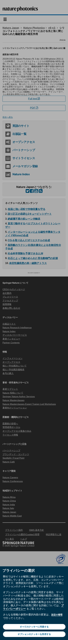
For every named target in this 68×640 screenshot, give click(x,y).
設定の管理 (56, 614)
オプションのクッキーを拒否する (34, 634)
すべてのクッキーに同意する (34, 626)
